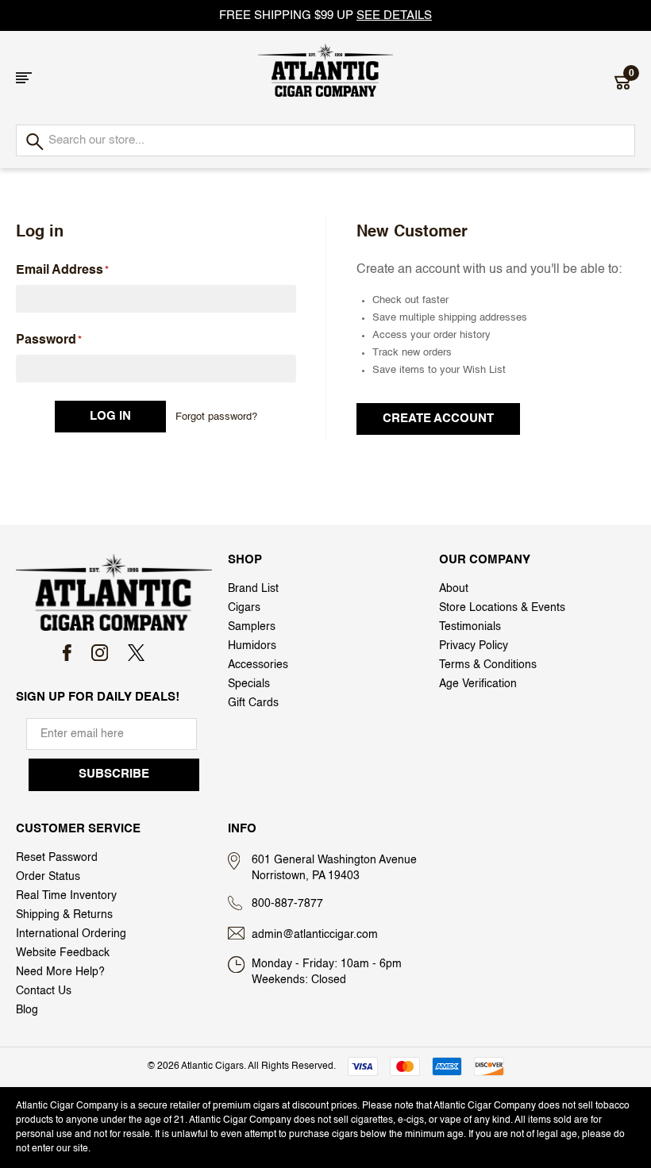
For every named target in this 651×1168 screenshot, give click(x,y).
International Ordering (71, 933)
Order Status (48, 876)
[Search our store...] (33, 142)
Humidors (252, 645)
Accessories (258, 664)
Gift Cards (253, 703)
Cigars (244, 607)
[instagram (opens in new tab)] (99, 652)
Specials (249, 684)
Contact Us (43, 991)
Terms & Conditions (488, 664)
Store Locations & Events (502, 607)
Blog (27, 1010)
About (453, 588)
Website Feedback (63, 953)
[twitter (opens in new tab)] (136, 652)
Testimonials (470, 626)
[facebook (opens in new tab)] (67, 652)
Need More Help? (60, 972)
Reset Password (57, 857)
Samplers (251, 626)
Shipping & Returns (64, 914)
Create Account (438, 419)
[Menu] (24, 78)
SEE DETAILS (394, 15)
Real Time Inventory (66, 895)
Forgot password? (216, 417)
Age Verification (478, 684)
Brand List (253, 588)
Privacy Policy (473, 645)
